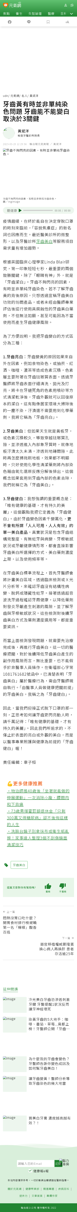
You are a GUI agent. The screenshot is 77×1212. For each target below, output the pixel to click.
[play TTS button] (20, 210)
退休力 (23, 1195)
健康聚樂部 (32, 1188)
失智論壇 (35, 13)
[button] (71, 13)
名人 (24, 96)
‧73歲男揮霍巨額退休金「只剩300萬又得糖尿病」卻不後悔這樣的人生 (37, 817)
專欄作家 (52, 1195)
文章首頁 (37, 1195)
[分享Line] (29, 21)
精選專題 (48, 1188)
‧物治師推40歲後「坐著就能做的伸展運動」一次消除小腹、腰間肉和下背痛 (38, 797)
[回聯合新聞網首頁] (5, 5)
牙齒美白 (44, 241)
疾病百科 (63, 1188)
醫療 (51, 13)
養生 (19, 13)
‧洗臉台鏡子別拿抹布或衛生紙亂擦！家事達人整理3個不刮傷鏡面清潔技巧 (38, 837)
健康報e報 (41, 1171)
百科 (63, 13)
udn (5, 96)
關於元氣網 (15, 1188)
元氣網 (14, 96)
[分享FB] (9, 21)
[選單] (71, 5)
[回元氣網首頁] (15, 5)
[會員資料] (65, 5)
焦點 (6, 13)
